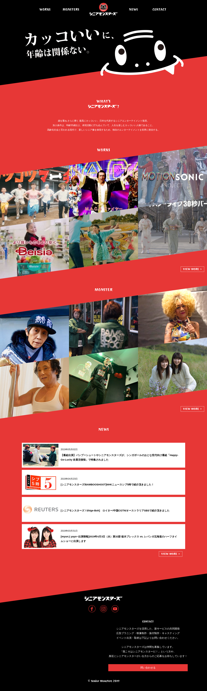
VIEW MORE (192, 269)
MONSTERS (71, 9)
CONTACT (159, 9)
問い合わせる (148, 667)
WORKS (45, 9)
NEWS (133, 9)
